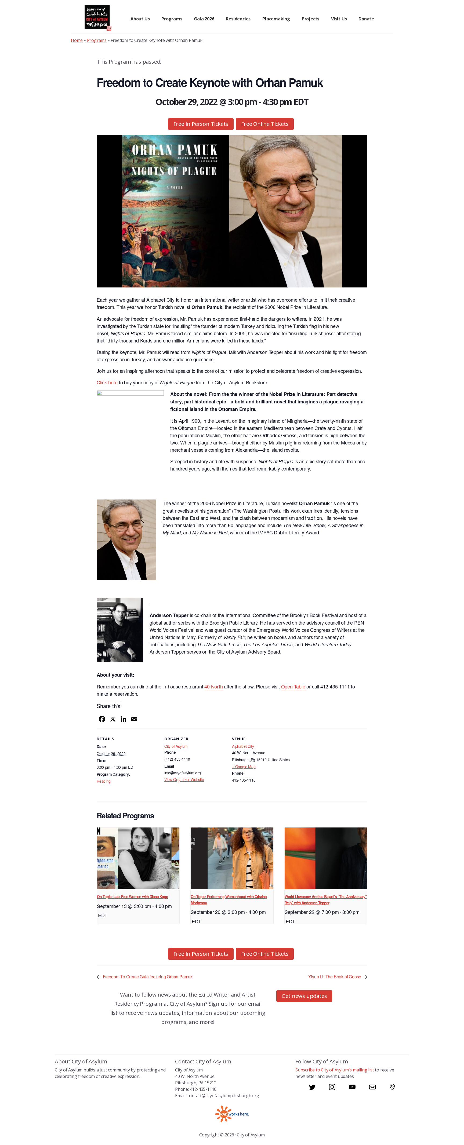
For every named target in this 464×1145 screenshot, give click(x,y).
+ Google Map (244, 766)
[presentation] (138, 858)
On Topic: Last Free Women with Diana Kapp (132, 896)
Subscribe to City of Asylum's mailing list (335, 1070)
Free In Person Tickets (201, 123)
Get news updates (304, 996)
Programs (97, 40)
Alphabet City (243, 746)
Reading (104, 781)
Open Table (293, 686)
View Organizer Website (184, 779)
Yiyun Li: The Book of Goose (335, 976)
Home (77, 40)
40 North (213, 686)
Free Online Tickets (264, 123)
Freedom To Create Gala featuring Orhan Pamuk (147, 976)
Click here (107, 382)
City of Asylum (176, 746)
